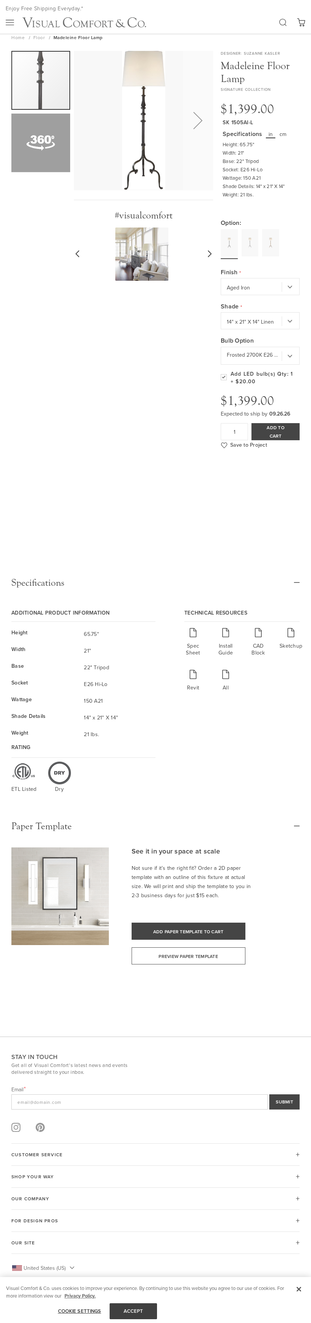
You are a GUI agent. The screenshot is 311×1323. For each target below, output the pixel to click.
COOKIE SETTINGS (79, 1311)
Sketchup (291, 645)
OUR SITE (23, 1242)
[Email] (155, 1102)
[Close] (299, 1289)
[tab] (155, 583)
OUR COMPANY (30, 1198)
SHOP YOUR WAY (32, 1176)
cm (283, 134)
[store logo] (84, 22)
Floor (39, 37)
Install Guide (225, 649)
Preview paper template (188, 956)
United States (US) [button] (44, 1268)
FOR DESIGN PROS (34, 1220)
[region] (155, 1300)
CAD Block (258, 649)
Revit (193, 687)
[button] (198, 120)
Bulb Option (237, 340)
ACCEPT (133, 1311)
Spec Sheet (193, 649)
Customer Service (37, 1154)
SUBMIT (284, 1102)
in (271, 134)
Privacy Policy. (80, 1295)
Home (18, 37)
